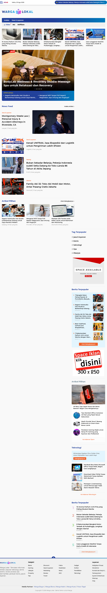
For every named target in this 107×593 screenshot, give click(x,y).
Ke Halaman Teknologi (88, 494)
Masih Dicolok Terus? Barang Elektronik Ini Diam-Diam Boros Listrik (91, 423)
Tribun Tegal (81, 587)
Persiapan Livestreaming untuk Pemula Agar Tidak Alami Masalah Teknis (93, 485)
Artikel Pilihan (78, 382)
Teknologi (77, 245)
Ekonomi (46, 565)
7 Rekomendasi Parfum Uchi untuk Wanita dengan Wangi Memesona (83, 335)
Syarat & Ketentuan (98, 576)
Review (45, 573)
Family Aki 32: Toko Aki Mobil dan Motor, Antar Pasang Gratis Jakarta (80, 2)
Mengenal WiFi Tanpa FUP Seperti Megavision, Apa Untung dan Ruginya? (54, 96)
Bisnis (75, 241)
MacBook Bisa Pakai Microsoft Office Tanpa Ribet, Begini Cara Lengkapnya (94, 466)
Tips (75, 249)
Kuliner (76, 568)
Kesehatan (7, 79)
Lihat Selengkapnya (67, 201)
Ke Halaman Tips (88, 439)
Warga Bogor (39, 587)
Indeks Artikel (68, 106)
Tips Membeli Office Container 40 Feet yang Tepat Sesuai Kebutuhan (92, 415)
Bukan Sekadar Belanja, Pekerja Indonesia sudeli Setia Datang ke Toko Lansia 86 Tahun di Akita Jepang (31, 44)
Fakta (60, 565)
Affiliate (21, 25)
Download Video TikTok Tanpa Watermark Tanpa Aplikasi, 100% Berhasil (94, 476)
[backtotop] (53, 558)
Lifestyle (76, 253)
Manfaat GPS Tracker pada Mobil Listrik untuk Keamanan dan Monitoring (62, 220)
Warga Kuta (71, 587)
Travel (45, 576)
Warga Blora (50, 587)
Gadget (76, 565)
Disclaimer (95, 568)
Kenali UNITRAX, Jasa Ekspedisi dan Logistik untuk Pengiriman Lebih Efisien (73, 44)
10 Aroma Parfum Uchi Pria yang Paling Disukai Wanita (89, 508)
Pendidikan (77, 570)
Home (6, 2)
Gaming (30, 568)
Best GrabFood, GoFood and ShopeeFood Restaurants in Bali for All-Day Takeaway (83, 326)
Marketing (46, 570)
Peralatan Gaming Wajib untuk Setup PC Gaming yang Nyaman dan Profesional (92, 431)
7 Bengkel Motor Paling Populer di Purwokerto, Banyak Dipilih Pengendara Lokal (82, 297)
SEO (60, 573)
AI (14, 25)
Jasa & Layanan (18, 20)
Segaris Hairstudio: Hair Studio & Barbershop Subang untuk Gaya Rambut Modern (21, 97)
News (60, 570)
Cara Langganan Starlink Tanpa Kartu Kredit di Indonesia (88, 545)
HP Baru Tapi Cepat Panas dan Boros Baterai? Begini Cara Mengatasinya (86, 407)
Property (31, 573)
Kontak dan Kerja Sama (99, 570)
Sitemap (95, 578)
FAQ (93, 581)
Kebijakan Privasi (97, 565)
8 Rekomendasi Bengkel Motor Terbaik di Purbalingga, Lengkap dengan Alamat (52, 44)
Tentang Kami (96, 573)
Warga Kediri (60, 587)
